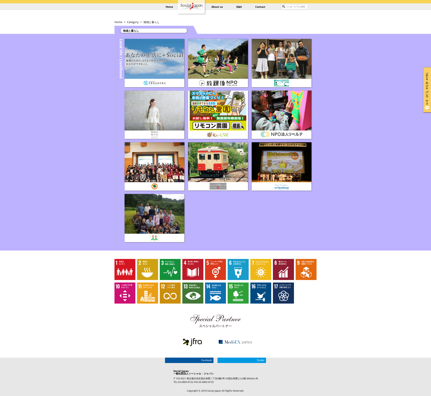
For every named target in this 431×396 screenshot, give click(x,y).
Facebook (206, 360)
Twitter (260, 360)
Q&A (239, 6)
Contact (260, 6)
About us (217, 6)
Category (133, 22)
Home (169, 6)
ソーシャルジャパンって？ (427, 87)
